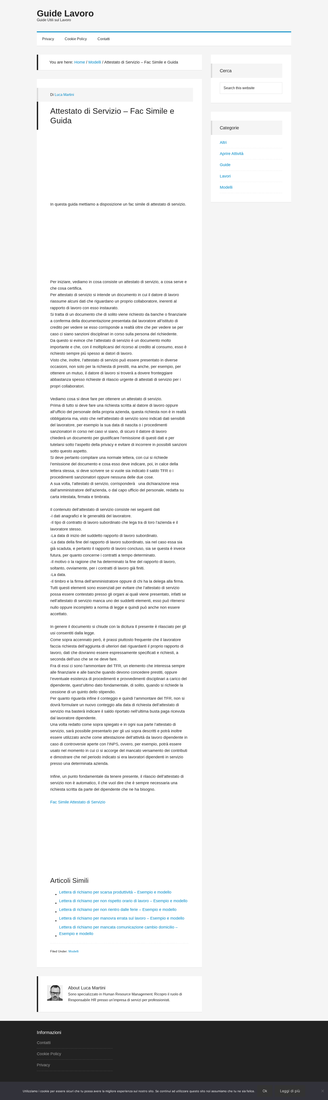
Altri (223, 142)
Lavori (225, 176)
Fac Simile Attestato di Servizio (77, 802)
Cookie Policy (49, 1054)
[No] (322, 1091)
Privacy (43, 1065)
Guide (225, 165)
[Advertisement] (119, 167)
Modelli (74, 951)
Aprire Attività (231, 153)
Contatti (44, 1042)
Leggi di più (290, 1091)
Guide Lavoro (65, 13)
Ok (265, 1091)
